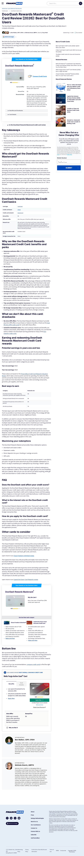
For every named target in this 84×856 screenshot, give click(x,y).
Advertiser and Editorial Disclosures (12, 8)
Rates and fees (10, 638)
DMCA (57, 850)
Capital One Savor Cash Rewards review (26, 579)
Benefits (11, 684)
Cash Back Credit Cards (16, 11)
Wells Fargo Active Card (15, 676)
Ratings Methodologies (37, 818)
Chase (19, 209)
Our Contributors (36, 825)
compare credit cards (33, 664)
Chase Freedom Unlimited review (24, 556)
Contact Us (34, 828)
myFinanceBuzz (35, 838)
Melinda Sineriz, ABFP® (24, 765)
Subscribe (33, 834)
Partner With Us (35, 831)
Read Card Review (38, 707)
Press (32, 815)
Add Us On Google (9, 36)
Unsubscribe (63, 850)
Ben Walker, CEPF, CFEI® (25, 740)
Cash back (20, 206)
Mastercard (20, 213)
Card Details (21, 684)
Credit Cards (5, 11)
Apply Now (11, 698)
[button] (3, 3)
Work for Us (34, 821)
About (32, 811)
